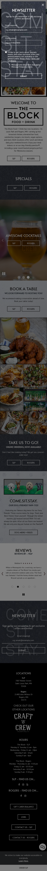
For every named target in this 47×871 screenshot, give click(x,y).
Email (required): (11, 25)
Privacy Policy (25, 58)
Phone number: (10, 38)
